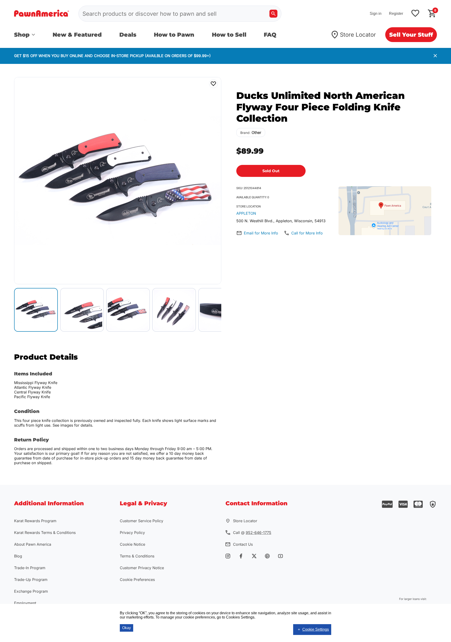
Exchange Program (31, 591)
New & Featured (77, 34)
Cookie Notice (132, 544)
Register (396, 14)
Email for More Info (261, 233)
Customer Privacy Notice (142, 567)
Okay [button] (126, 628)
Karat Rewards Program (35, 520)
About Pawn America (32, 544)
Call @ (252, 532)
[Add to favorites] (415, 14)
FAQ (270, 34)
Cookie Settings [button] (315, 629)
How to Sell (229, 34)
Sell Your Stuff (411, 34)
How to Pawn (174, 34)
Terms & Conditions (137, 556)
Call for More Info (307, 233)
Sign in (375, 14)
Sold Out (271, 171)
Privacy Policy (132, 532)
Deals (127, 34)
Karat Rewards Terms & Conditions (45, 532)
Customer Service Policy (141, 520)
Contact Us (243, 544)
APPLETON (246, 213)
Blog (18, 556)
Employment (25, 603)
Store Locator (358, 34)
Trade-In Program (29, 567)
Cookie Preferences (137, 579)
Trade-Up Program (30, 579)
